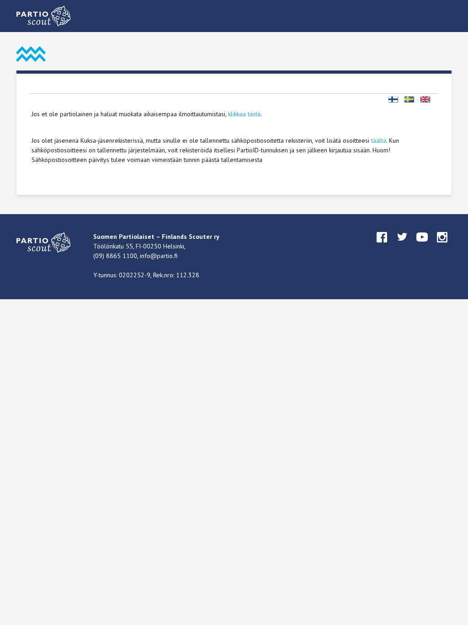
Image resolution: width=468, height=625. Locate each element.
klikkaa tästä (244, 114)
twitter (402, 245)
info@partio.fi (159, 256)
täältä (378, 140)
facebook (382, 245)
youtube (422, 245)
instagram (442, 245)
